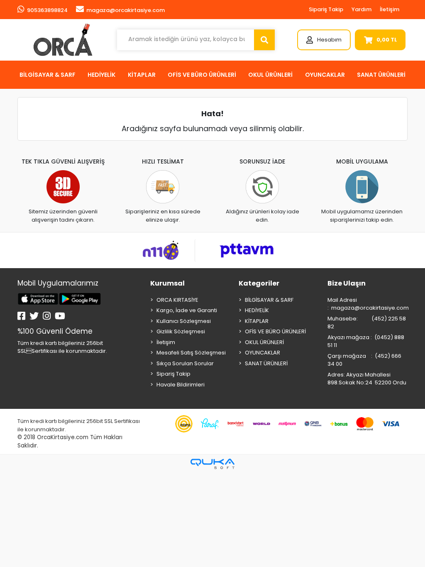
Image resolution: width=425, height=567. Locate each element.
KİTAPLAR (257, 321)
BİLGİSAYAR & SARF (269, 300)
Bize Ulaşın (346, 283)
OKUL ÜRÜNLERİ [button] (270, 75)
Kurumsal (167, 283)
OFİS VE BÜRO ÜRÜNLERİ (275, 331)
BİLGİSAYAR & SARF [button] (48, 75)
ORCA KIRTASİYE (177, 300)
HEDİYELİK (257, 310)
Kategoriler (259, 283)
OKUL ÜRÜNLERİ (264, 342)
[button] (324, 39)
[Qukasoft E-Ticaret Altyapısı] (212, 464)
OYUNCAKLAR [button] (325, 75)
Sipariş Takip (326, 9)
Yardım (361, 9)
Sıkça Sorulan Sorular (185, 363)
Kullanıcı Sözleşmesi (183, 321)
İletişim (389, 9)
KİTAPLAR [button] (142, 75)
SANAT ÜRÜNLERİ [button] (381, 75)
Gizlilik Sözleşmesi (180, 331)
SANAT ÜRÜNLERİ (266, 363)
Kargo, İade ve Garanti (186, 310)
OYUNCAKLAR (262, 353)
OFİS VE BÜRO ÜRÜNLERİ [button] (202, 75)
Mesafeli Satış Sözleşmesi (191, 353)
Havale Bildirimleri (180, 385)
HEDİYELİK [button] (101, 75)
